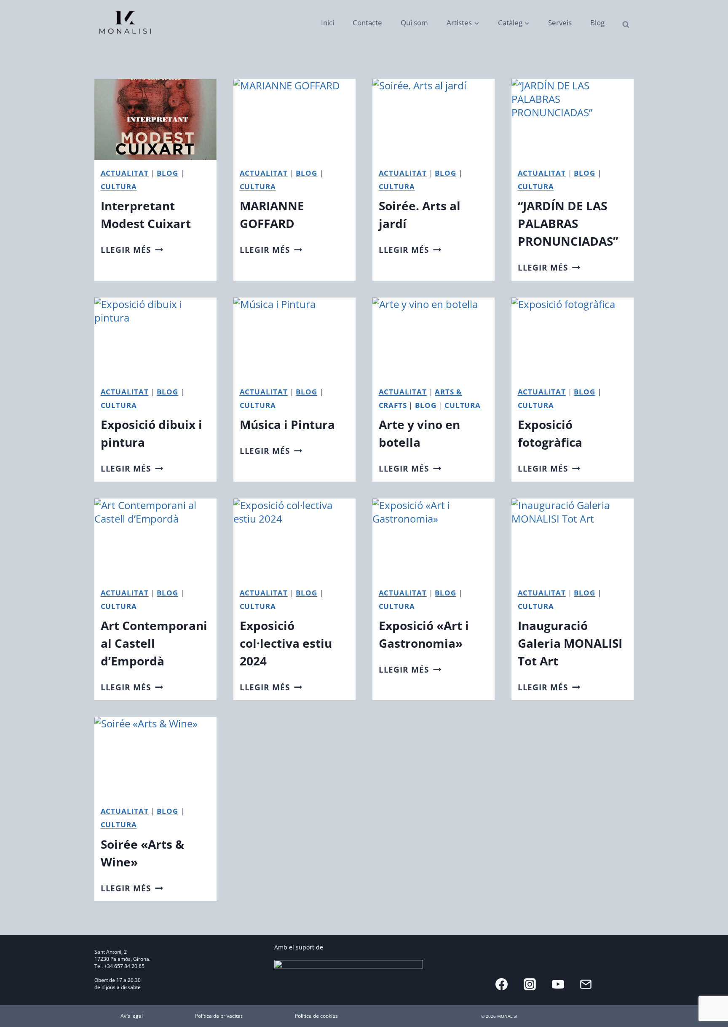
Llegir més (132, 249)
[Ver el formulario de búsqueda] (626, 24)
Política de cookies (316, 1015)
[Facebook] (502, 984)
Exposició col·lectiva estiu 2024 (286, 643)
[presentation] (155, 119)
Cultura (119, 186)
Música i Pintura (287, 424)
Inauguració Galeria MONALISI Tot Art (570, 643)
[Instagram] (529, 984)
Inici (327, 22)
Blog (597, 22)
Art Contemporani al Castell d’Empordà (154, 643)
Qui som (414, 22)
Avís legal (131, 1015)
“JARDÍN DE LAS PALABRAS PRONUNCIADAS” (568, 223)
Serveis (560, 22)
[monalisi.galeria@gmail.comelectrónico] (586, 984)
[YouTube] (558, 984)
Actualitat (125, 173)
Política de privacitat (218, 1015)
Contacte (367, 22)
